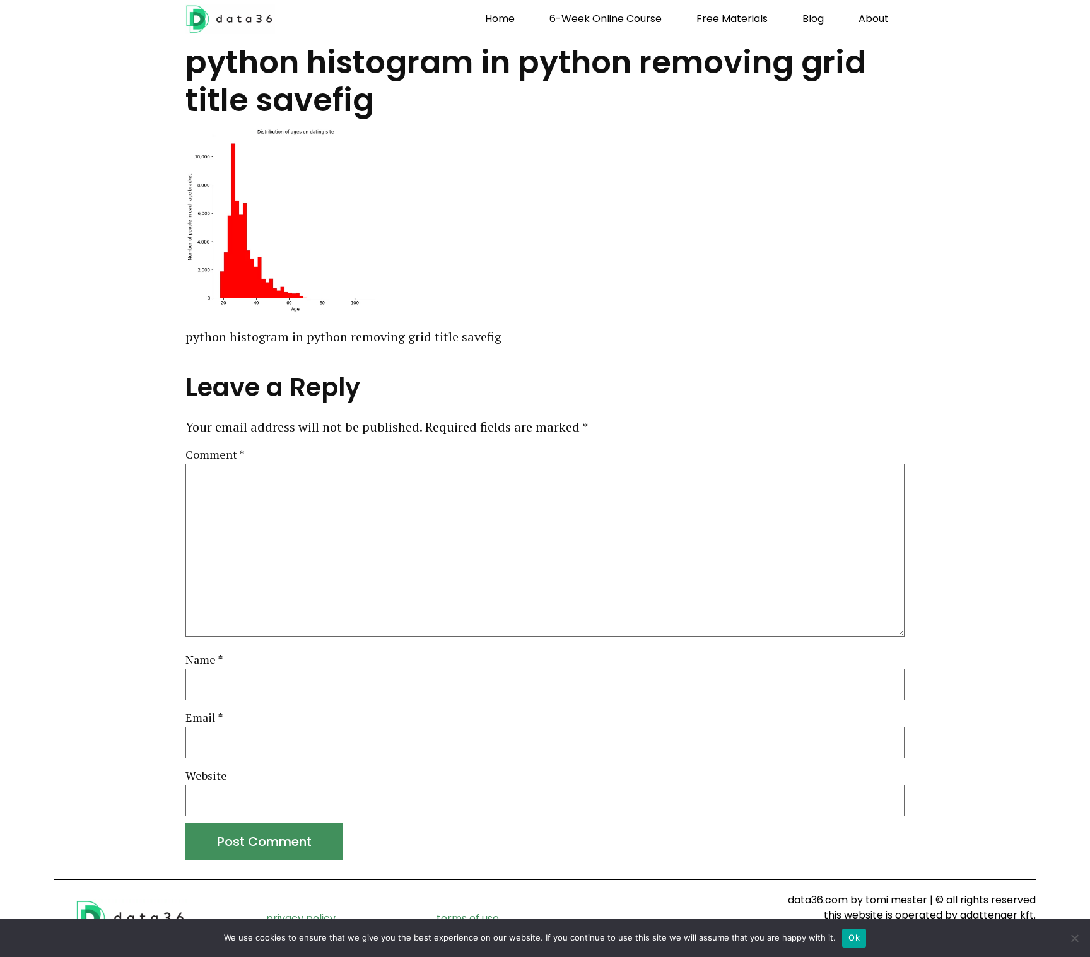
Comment (215, 455)
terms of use (468, 918)
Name (204, 660)
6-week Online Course (605, 18)
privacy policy (301, 918)
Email (204, 718)
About (874, 18)
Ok (854, 937)
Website (206, 776)
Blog (813, 18)
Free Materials (732, 18)
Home (500, 18)
